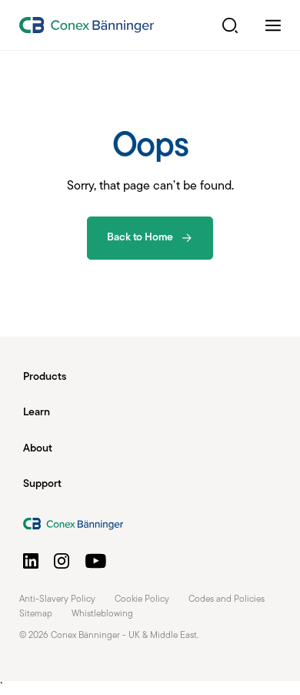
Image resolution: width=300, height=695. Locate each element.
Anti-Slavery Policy (57, 599)
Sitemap (35, 614)
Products (44, 377)
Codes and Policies (226, 599)
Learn (36, 412)
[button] (230, 25)
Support (42, 484)
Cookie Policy (142, 599)
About (37, 449)
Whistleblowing (102, 614)
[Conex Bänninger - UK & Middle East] (86, 25)
